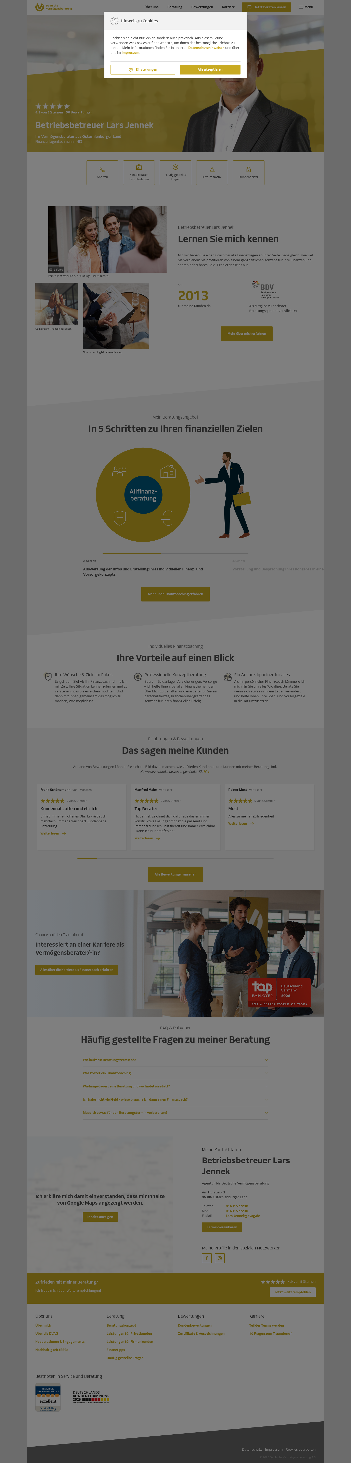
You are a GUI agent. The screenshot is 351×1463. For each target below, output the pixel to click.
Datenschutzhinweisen (206, 47)
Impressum (130, 52)
